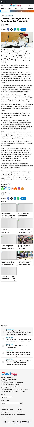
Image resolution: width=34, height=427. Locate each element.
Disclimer (30, 8)
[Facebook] (5, 188)
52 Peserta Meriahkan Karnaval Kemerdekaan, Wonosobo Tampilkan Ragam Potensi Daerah (24, 232)
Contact (23, 8)
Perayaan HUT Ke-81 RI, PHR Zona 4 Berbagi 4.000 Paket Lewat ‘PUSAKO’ (24, 263)
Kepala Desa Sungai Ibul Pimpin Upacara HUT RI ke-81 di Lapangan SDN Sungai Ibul (8, 263)
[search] (32, 5)
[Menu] (1, 5)
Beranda (17, 8)
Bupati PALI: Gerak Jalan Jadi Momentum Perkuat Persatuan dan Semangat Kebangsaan (9, 279)
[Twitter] (9, 188)
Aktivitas (3, 8)
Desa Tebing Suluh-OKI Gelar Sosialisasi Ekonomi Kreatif (18, 346)
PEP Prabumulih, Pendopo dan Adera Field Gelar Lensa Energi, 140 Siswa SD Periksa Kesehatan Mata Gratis (8, 217)
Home (2, 15)
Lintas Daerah (9, 15)
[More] (22, 188)
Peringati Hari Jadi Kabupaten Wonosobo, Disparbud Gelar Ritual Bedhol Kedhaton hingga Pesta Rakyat (18, 354)
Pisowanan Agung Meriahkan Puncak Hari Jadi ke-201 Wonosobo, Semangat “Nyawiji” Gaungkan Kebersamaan (18, 362)
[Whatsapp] (2, 188)
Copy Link (23, 29)
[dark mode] (29, 5)
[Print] (15, 188)
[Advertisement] (17, 301)
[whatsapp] (18, 29)
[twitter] (11, 29)
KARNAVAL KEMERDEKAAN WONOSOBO (6, 231)
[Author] (2, 25)
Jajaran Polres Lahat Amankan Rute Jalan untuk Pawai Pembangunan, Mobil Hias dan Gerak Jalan (24, 248)
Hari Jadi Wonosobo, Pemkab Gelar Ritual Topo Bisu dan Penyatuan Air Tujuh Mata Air (19, 340)
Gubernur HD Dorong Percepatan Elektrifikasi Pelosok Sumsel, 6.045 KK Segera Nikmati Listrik (9, 247)
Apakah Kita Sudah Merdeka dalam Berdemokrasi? (23, 215)
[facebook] (8, 29)
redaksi (7, 24)
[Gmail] (12, 188)
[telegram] (15, 29)
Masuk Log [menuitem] (4, 2)
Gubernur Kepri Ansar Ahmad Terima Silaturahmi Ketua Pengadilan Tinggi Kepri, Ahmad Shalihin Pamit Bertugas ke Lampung (18, 332)
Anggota (10, 8)
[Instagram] (19, 188)
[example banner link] (9, 375)
